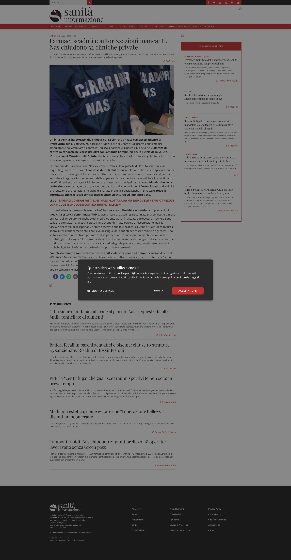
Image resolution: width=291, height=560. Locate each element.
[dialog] (145, 279)
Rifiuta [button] (158, 290)
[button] (101, 291)
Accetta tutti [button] (188, 290)
